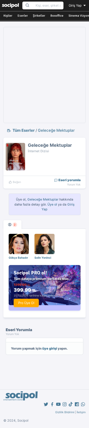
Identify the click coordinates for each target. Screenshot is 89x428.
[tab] (12, 224)
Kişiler (7, 16)
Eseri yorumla (69, 180)
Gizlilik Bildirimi (64, 412)
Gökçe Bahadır (18, 257)
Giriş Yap (76, 5)
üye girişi (49, 348)
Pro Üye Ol (26, 303)
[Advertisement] (44, 75)
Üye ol (52, 204)
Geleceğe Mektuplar (56, 130)
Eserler (23, 16)
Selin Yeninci (42, 257)
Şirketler (39, 16)
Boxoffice (56, 16)
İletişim (81, 412)
